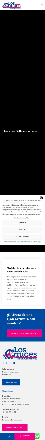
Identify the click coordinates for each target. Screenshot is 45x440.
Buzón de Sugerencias (10, 372)
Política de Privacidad (25, 241)
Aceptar (22, 223)
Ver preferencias (23, 236)
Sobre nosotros (8, 369)
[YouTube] (14, 363)
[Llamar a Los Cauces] (10, 436)
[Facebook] (7, 363)
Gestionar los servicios (21, 218)
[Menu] (41, 5)
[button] (41, 198)
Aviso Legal (37, 241)
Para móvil (6, 375)
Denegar (22, 230)
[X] (3, 363)
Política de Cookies (10, 241)
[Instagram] (10, 363)
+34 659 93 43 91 (9, 412)
